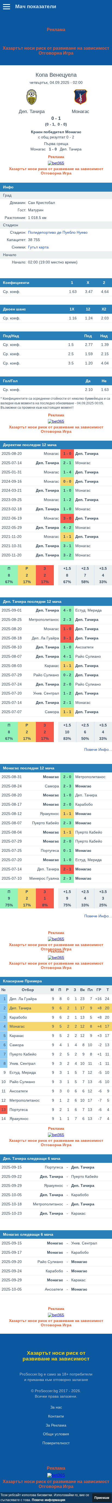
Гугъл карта (38, 247)
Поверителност (56, 1443)
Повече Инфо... (98, 749)
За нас (56, 1407)
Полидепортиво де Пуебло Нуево (58, 232)
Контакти (56, 1416)
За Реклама (56, 1425)
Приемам (101, 1498)
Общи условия (56, 1434)
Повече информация (48, 1500)
